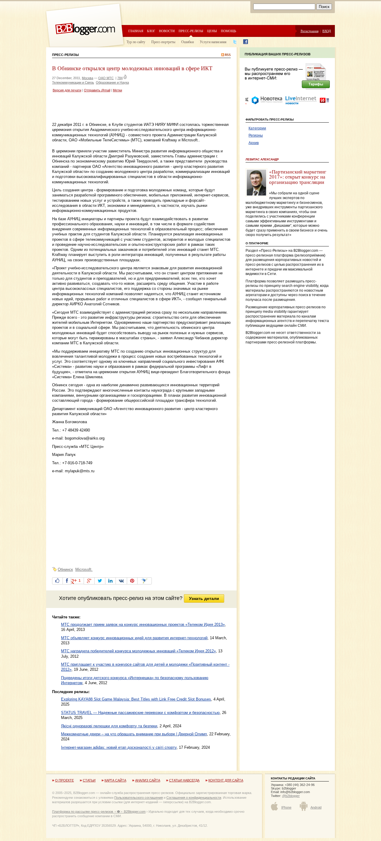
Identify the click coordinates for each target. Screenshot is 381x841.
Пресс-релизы (191, 31)
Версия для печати (67, 90)
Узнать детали (204, 598)
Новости (167, 31)
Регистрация (309, 31)
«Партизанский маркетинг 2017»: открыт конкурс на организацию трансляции (297, 176)
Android (315, 807)
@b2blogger (291, 796)
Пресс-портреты (163, 41)
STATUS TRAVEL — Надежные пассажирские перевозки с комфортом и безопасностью (140, 712)
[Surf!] (144, 580)
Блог (151, 31)
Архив (254, 143)
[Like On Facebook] (57, 580)
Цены (212, 31)
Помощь (228, 31)
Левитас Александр (262, 159)
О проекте (64, 780)
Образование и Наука (112, 82)
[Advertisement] (121, 108)
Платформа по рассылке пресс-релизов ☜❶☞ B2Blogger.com (99, 811)
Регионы (256, 135)
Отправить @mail (97, 90)
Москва (87, 78)
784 (120, 78)
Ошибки (187, 41)
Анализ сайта (147, 780)
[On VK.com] (121, 580)
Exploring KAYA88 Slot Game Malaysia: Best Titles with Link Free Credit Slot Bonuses (136, 699)
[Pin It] (132, 580)
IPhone (286, 807)
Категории (257, 128)
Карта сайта (115, 780)
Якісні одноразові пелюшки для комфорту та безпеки (109, 726)
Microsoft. (84, 569)
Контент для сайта (225, 780)
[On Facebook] (67, 580)
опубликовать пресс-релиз (110, 598)
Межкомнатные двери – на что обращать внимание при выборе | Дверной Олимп (134, 734)
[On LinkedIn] (110, 580)
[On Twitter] (99, 580)
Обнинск (65, 569)
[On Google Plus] (89, 580)
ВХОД (326, 31)
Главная (135, 31)
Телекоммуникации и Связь (73, 82)
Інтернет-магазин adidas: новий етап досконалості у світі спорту (119, 747)
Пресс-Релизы (65, 55)
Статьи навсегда (184, 780)
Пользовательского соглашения (138, 797)
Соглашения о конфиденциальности (193, 797)
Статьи (89, 780)
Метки (117, 90)
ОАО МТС (106, 78)
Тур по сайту (136, 41)
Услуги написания (213, 41)
